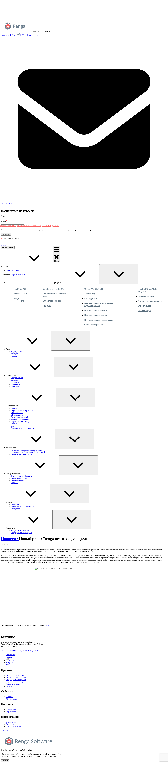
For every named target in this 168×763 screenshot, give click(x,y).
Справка (14, 408)
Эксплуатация (144, 311)
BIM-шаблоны (17, 413)
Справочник (11, 711)
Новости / (10, 538)
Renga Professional (19, 299)
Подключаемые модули (15, 682)
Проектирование (146, 296)
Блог (13, 426)
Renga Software (17, 378)
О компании (11, 722)
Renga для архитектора (15, 675)
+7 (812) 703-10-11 (18, 275)
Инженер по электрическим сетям (100, 320)
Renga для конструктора (16, 677)
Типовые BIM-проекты (20, 419)
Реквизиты (5, 730)
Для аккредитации (13, 726)
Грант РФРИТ (17, 386)
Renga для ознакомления (21, 530)
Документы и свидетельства (23, 428)
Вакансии (15, 380)
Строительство (145, 306)
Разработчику (11, 709)
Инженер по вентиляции (95, 315)
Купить (9, 686)
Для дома (47, 305)
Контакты (15, 382)
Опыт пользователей (19, 417)
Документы (16, 384)
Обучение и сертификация (22, 410)
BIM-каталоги (17, 415)
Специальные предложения (22, 507)
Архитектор (89, 294)
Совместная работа (93, 325)
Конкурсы (15, 354)
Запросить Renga (13, 684)
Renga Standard (20, 294)
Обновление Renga (19, 478)
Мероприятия (16, 352)
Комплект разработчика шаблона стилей (28, 452)
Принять (5, 761)
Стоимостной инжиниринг (150, 301)
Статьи (14, 424)
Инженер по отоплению (95, 310)
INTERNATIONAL (14, 271)
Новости (14, 356)
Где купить (15, 509)
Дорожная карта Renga (20, 421)
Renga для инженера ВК (16, 680)
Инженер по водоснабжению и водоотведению (98, 304)
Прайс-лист (16, 504)
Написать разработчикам (21, 454)
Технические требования (21, 476)
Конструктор (90, 298)
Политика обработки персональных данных (19, 650)
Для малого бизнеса (52, 301)
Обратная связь (17, 480)
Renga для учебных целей (21, 533)
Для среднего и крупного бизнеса (54, 295)
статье (47, 625)
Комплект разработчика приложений (26, 450)
